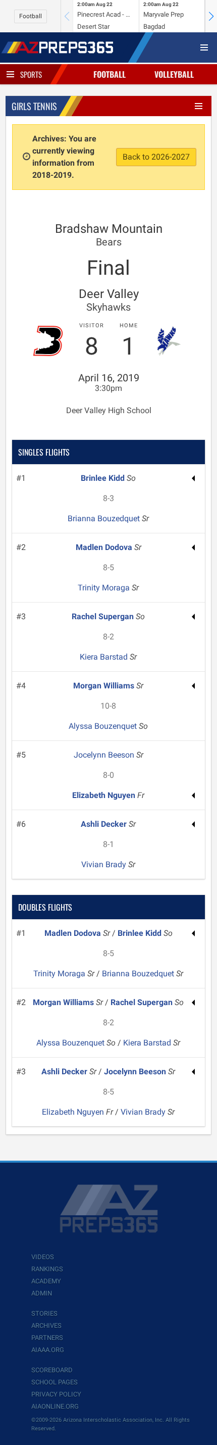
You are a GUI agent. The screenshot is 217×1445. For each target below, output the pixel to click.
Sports (31, 74)
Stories (44, 1313)
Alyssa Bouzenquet (104, 726)
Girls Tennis (34, 106)
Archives (46, 1325)
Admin (41, 1293)
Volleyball (174, 74)
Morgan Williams (104, 685)
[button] (211, 16)
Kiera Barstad (105, 657)
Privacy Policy (56, 1394)
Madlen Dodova (105, 547)
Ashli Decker (105, 824)
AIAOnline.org (55, 1406)
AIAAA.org (47, 1350)
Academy (46, 1281)
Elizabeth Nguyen (104, 795)
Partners (47, 1337)
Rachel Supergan (104, 616)
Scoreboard (52, 1370)
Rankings (47, 1269)
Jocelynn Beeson (105, 755)
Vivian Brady (104, 864)
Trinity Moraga (105, 587)
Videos (42, 1257)
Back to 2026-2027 (156, 157)
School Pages (54, 1382)
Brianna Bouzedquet (105, 518)
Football (30, 16)
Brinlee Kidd (104, 478)
